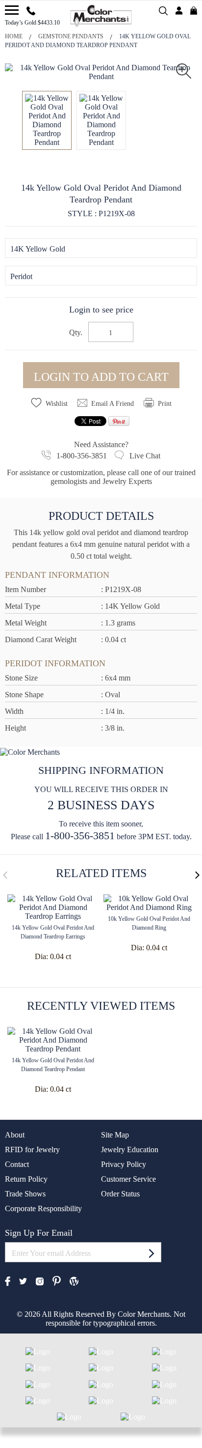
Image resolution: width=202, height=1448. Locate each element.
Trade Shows (25, 1194)
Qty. (75, 333)
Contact (17, 1164)
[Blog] (74, 1280)
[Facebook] (7, 1280)
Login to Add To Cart (101, 376)
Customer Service (128, 1179)
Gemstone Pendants (70, 36)
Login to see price (101, 309)
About (15, 1135)
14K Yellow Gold (37, 249)
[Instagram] (40, 1280)
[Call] (30, 9)
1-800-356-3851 (80, 835)
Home (14, 36)
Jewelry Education (129, 1149)
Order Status (120, 1194)
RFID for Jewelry (32, 1149)
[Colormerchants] (101, 15)
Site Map (115, 1135)
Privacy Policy (123, 1164)
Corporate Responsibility (43, 1208)
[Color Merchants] (12, 10)
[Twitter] (23, 1281)
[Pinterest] (56, 1280)
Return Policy (26, 1179)
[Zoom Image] (183, 70)
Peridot (21, 276)
